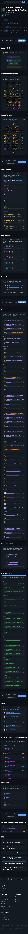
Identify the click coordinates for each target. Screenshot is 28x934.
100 (17, 23)
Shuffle (10, 20)
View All (24, 879)
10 (8, 23)
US (5, 15)
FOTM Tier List (4, 899)
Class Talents (12, 30)
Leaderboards (4, 896)
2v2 (3, 20)
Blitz (14, 20)
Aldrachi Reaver (15, 27)
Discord (18, 896)
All (2, 15)
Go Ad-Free (22, 40)
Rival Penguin (4, 917)
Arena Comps (4, 903)
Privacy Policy (2, 929)
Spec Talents (19, 30)
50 (14, 23)
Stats (6, 30)
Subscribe (19, 901)
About (2, 908)
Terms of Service (9, 929)
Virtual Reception (5, 919)
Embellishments (19, 32)
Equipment (12, 32)
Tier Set (6, 32)
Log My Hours (4, 914)
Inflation (3, 901)
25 (11, 23)
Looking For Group (5, 906)
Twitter (18, 899)
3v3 (6, 20)
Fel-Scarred (24, 27)
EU (8, 15)
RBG (18, 20)
